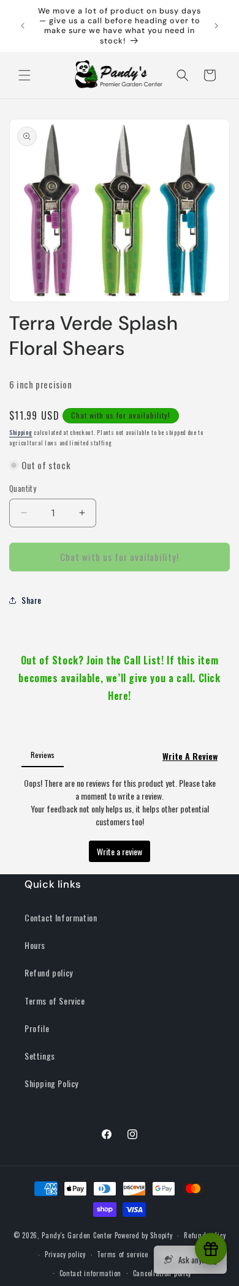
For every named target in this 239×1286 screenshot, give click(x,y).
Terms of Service (55, 1000)
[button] (24, 75)
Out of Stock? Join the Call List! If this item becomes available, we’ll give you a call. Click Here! (119, 678)
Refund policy (49, 972)
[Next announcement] (216, 25)
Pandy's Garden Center (77, 1235)
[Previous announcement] (22, 25)
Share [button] (31, 599)
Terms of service (122, 1254)
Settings (40, 1055)
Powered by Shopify (144, 1235)
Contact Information (61, 917)
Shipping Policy (51, 1083)
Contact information (90, 1273)
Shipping (20, 432)
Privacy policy (65, 1254)
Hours (35, 944)
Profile (37, 1028)
